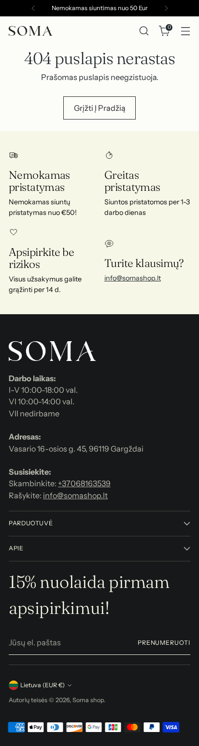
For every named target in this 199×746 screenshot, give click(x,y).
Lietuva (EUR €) (42, 685)
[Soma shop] (30, 31)
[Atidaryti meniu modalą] (185, 31)
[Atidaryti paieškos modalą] (144, 31)
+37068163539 (84, 483)
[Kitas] (166, 8)
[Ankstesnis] (33, 8)
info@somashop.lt (132, 278)
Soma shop (88, 700)
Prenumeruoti (164, 642)
